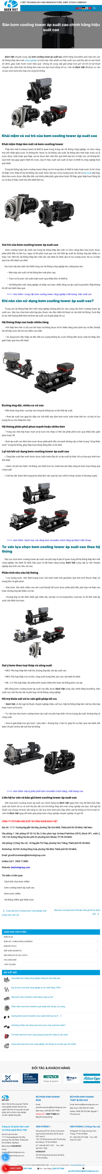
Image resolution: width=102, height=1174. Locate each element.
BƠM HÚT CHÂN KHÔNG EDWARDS (18, 941)
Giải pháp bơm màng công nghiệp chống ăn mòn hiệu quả (35, 978)
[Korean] (86, 8)
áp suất (87, 173)
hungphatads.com (78, 1165)
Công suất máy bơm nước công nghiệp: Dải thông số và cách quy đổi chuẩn (43, 1044)
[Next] (96, 1079)
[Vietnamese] (90, 8)
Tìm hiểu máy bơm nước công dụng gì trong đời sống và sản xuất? (39, 1035)
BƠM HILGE (8, 937)
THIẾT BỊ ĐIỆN (10, 964)
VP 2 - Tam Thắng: (51, 1169)
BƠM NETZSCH (10, 946)
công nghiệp (30, 60)
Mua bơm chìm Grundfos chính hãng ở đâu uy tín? (32, 997)
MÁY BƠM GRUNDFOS (13, 951)
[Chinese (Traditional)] (77, 8)
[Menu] (98, 8)
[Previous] (6, 1079)
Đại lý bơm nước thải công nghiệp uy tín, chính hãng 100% (36, 987)
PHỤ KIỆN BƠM (10, 960)
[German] (83, 8)
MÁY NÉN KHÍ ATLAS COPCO (16, 955)
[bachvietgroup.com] (14, 5)
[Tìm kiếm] (94, 8)
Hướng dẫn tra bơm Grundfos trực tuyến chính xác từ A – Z (36, 1016)
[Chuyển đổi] (97, 941)
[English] (80, 8)
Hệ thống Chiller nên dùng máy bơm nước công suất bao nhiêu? (38, 1025)
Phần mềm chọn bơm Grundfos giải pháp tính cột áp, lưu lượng (38, 1006)
